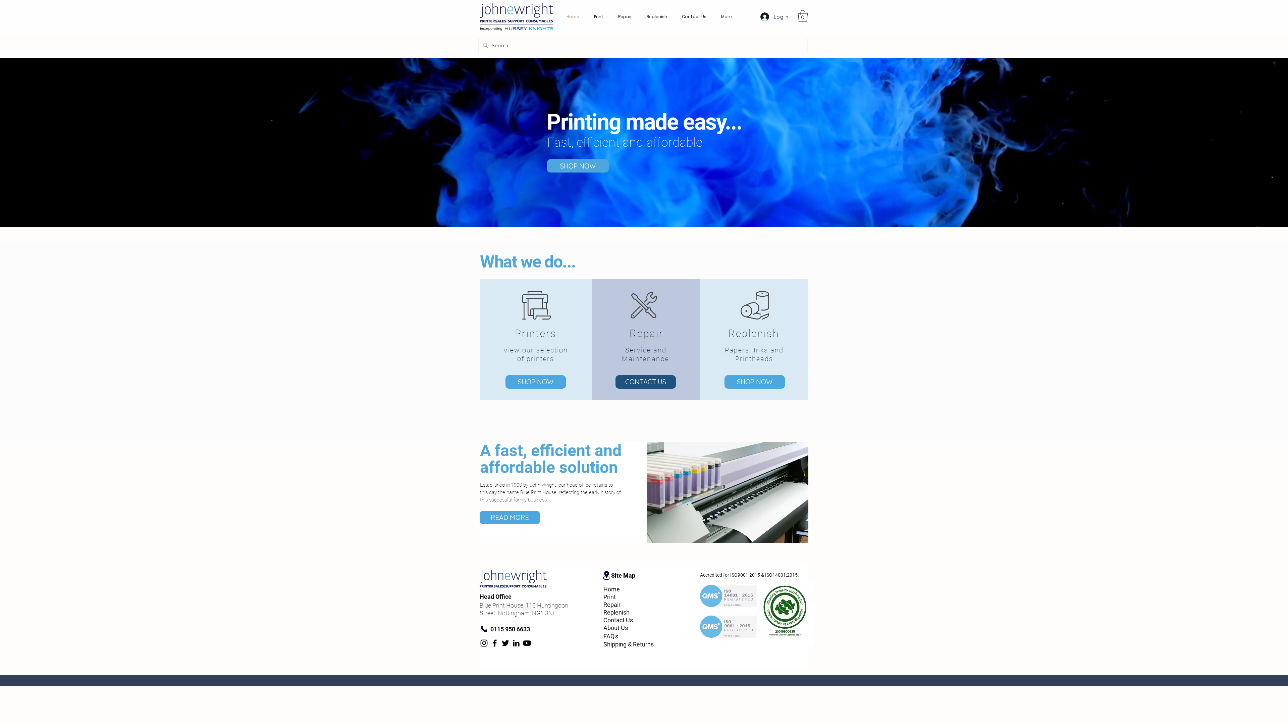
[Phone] (484, 629)
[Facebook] (494, 643)
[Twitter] (505, 643)
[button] (803, 16)
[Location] (606, 576)
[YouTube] (527, 643)
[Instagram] (484, 643)
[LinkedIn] (516, 643)
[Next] (1250, 142)
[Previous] (38, 142)
